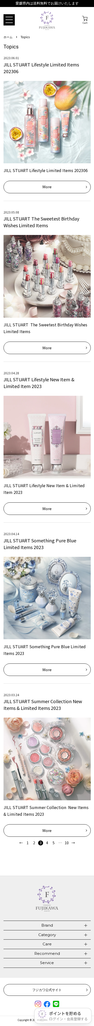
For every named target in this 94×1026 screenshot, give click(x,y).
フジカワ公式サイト (47, 990)
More (47, 186)
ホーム (8, 37)
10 (67, 842)
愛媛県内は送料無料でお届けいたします (47, 3)
